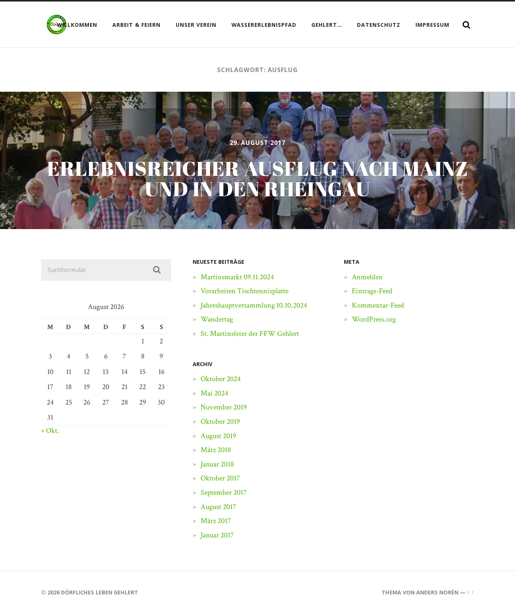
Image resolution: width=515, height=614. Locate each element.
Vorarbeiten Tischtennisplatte (244, 291)
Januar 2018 (217, 464)
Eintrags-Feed (372, 291)
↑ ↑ (470, 592)
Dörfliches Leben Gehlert (99, 592)
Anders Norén (437, 592)
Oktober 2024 (221, 379)
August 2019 (218, 436)
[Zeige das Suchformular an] (466, 24)
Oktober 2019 (220, 421)
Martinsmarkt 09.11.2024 (237, 277)
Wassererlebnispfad (263, 24)
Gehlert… (326, 24)
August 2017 (218, 507)
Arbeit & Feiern (136, 24)
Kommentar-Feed (378, 305)
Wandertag (217, 319)
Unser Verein (196, 24)
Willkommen (77, 24)
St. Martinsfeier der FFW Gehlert (250, 334)
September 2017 (224, 492)
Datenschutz (378, 24)
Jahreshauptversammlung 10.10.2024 (254, 305)
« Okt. (50, 430)
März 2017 (216, 521)
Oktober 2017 (220, 478)
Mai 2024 (214, 393)
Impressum (432, 24)
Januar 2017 (217, 535)
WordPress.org (374, 319)
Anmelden (367, 277)
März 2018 (216, 450)
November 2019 (224, 407)
